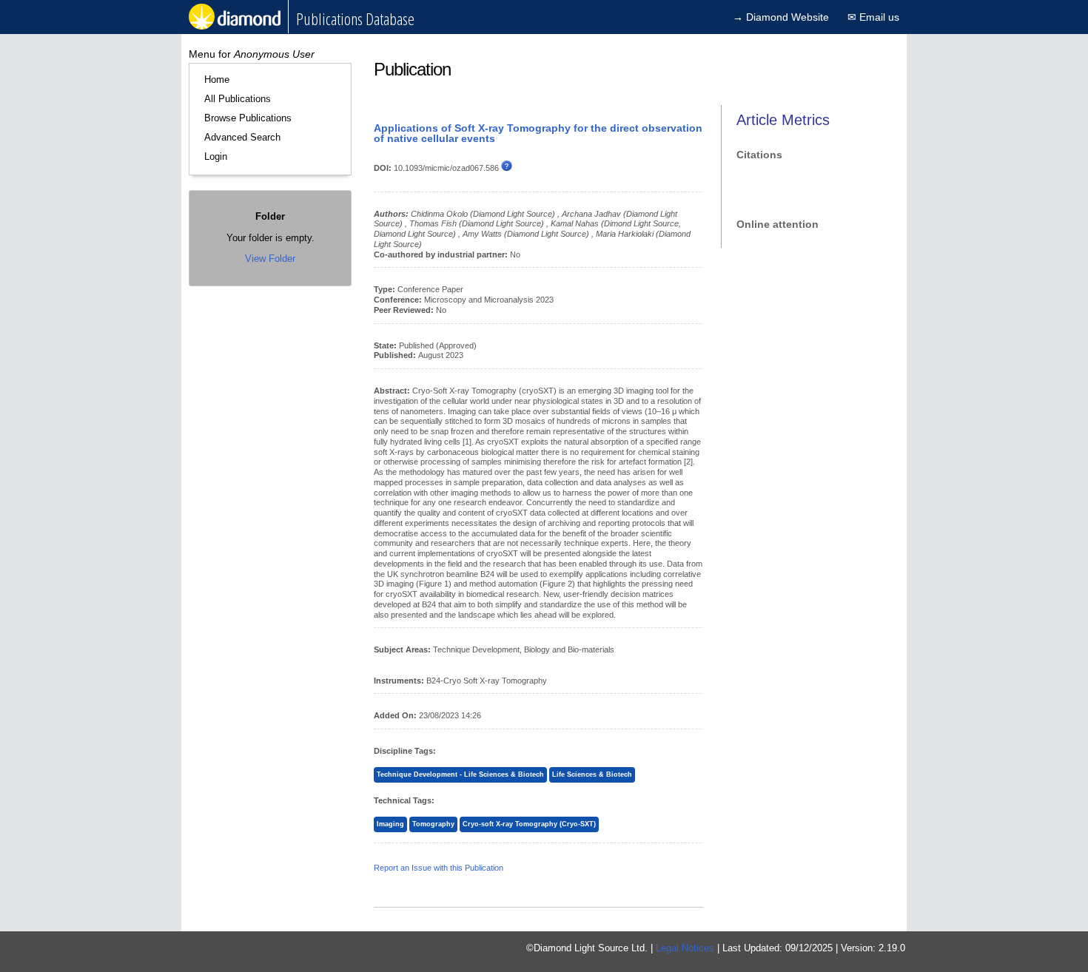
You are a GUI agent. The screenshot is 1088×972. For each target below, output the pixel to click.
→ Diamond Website (781, 17)
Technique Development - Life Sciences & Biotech (460, 774)
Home (216, 79)
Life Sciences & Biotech (592, 774)
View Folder (270, 258)
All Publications (237, 98)
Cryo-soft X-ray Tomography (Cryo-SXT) (529, 824)
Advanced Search (242, 137)
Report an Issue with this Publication (438, 867)
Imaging (390, 824)
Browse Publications (248, 118)
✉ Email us (873, 17)
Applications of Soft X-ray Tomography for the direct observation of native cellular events (538, 133)
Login (215, 156)
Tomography (433, 824)
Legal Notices (685, 948)
